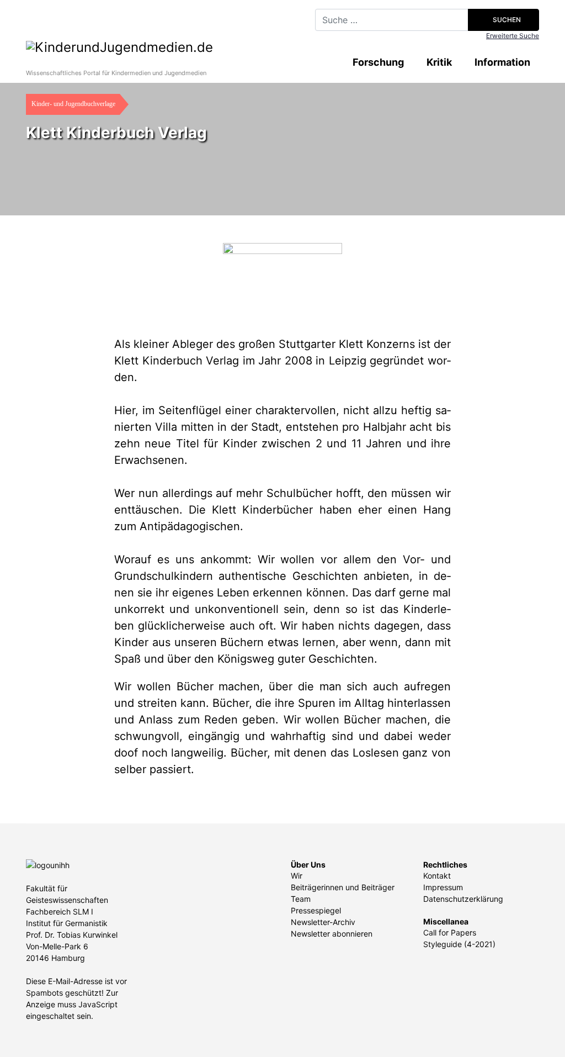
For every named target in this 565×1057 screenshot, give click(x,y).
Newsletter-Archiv (323, 922)
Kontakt (437, 875)
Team (301, 898)
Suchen (506, 19)
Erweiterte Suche (512, 35)
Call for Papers (449, 932)
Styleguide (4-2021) (459, 944)
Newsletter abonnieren (331, 933)
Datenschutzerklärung (463, 898)
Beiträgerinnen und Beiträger (343, 887)
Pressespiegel (316, 910)
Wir (296, 875)
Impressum (443, 887)
